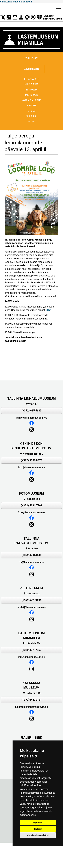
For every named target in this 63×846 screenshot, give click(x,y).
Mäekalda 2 (31, 593)
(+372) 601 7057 (31, 650)
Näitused (31, 89)
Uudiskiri (31, 116)
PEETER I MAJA (31, 588)
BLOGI (31, 121)
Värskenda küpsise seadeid (16, 1)
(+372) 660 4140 (31, 555)
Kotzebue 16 (31, 693)
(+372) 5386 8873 (31, 460)
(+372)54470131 (31, 699)
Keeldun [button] (37, 829)
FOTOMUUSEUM (31, 493)
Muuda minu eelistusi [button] (38, 835)
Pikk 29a (31, 548)
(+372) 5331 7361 (31, 505)
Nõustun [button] (37, 822)
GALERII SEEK (31, 737)
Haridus (31, 105)
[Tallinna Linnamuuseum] (31, 17)
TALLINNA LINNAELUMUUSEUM (31, 398)
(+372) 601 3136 (31, 600)
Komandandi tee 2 (31, 453)
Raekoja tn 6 (31, 498)
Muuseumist (31, 84)
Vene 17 (31, 404)
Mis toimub (31, 95)
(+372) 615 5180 (31, 410)
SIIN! (48, 310)
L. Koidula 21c (31, 68)
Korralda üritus (31, 100)
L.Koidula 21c (31, 643)
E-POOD (31, 111)
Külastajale (31, 79)
